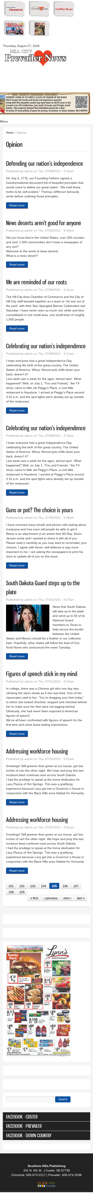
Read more (18, 205)
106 (65, 886)
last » (81, 898)
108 (11, 892)
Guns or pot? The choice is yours (39, 510)
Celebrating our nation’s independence (46, 346)
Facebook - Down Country (28, 1135)
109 (21, 892)
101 (11, 886)
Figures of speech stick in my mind (41, 674)
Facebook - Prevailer (24, 1126)
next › (67, 898)
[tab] (46, 1116)
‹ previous (51, 898)
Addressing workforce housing (37, 751)
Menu (4, 121)
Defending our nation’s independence (44, 163)
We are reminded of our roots (36, 282)
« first (34, 898)
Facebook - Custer (21, 1117)
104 (43, 886)
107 (76, 886)
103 (32, 886)
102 (21, 886)
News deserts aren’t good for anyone (43, 223)
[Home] (35, 66)
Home (9, 132)
